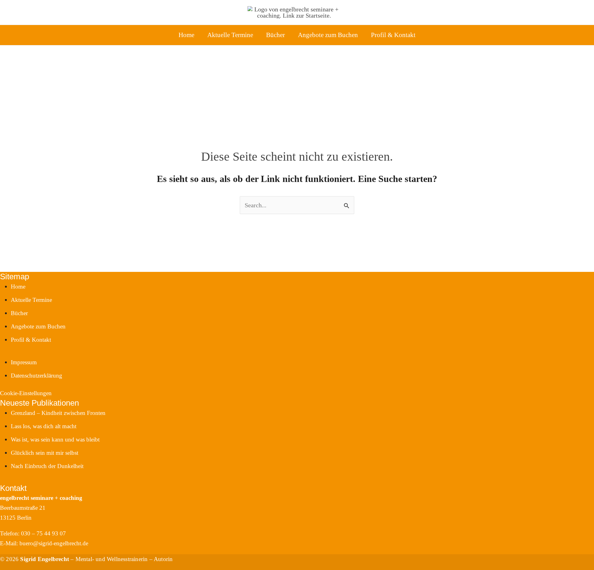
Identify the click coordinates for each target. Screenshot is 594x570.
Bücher (275, 35)
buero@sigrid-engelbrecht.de (53, 543)
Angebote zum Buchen (328, 35)
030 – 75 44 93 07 (43, 533)
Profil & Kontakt (393, 35)
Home (186, 35)
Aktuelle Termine (230, 35)
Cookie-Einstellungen (26, 393)
